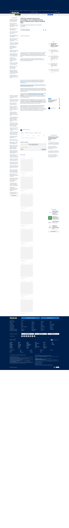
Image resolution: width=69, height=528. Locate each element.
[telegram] (22, 305)
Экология (51, 295)
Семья (51, 290)
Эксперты (52, 10)
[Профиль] (59, 12)
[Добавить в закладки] (43, 30)
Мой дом (33, 295)
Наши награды (12, 294)
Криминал (33, 291)
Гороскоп (39, 10)
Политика (42, 294)
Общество (42, 290)
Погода (29, 10)
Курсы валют (44, 10)
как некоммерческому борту (39, 99)
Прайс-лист (11, 291)
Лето (32, 294)
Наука (32, 296)
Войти (23, 149)
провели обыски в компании (41, 109)
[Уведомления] (57, 12)
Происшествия (43, 295)
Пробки (59, 10)
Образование (33, 299)
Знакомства (25, 10)
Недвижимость (16, 10)
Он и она (42, 291)
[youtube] (34, 305)
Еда (21, 296)
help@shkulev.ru (15, 330)
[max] (30, 305)
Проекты (56, 10)
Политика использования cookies (39, 331)
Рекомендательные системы (38, 332)
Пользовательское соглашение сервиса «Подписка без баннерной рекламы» (44, 333)
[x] (32, 305)
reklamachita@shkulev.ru (49, 324)
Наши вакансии (12, 295)
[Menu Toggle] (10, 12)
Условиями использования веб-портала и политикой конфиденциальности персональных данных (46, 328)
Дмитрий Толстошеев (26, 129)
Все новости (11, 10)
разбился (28, 53)
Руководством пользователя (38, 327)
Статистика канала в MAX (13, 299)
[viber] (28, 305)
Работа (42, 296)
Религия (42, 299)
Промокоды (21, 10)
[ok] (26, 305)
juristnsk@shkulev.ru (28, 329)
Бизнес (22, 291)
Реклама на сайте (12, 290)
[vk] (24, 305)
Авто (22, 290)
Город (22, 294)
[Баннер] (18, 14)
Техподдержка (12, 296)
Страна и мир (52, 294)
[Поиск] (55, 12)
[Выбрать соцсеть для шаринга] (45, 30)
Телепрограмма (32, 10)
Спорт (51, 291)
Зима (32, 290)
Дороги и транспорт (24, 295)
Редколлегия (48, 10)
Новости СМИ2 (22, 154)
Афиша (37, 10)
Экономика (51, 296)
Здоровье (22, 299)
